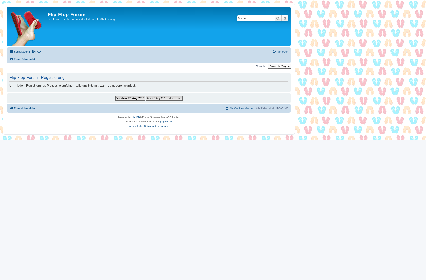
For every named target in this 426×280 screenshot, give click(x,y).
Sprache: (261, 66)
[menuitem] (36, 52)
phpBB (136, 117)
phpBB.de (166, 121)
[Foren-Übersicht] (28, 26)
